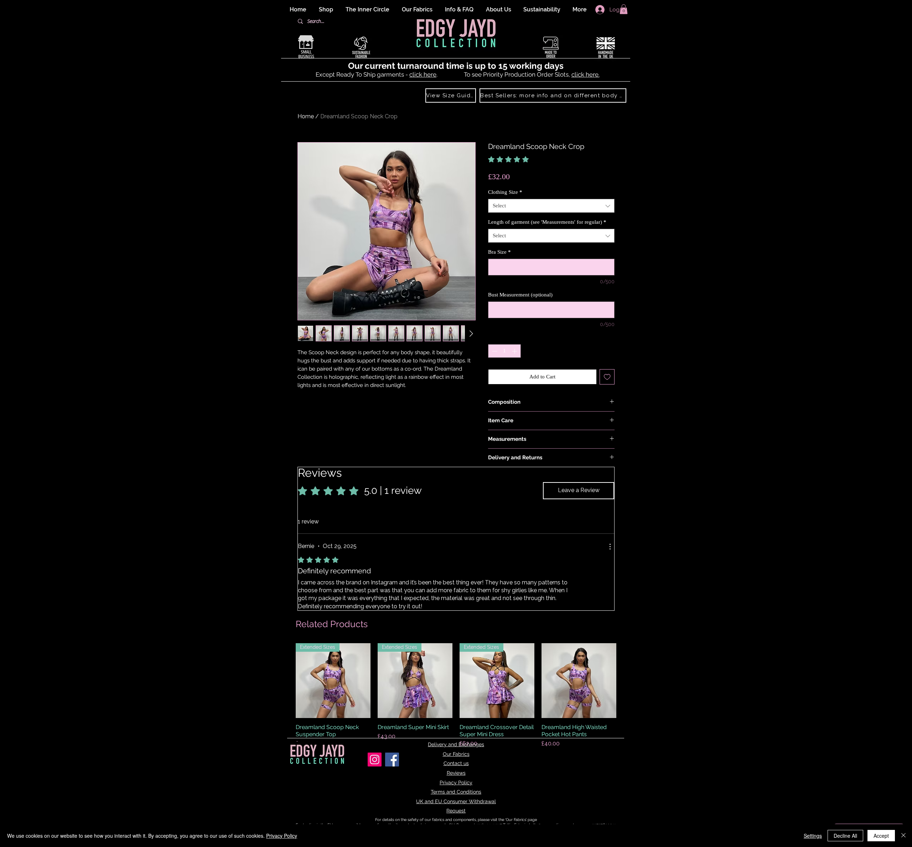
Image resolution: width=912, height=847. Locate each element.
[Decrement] (494, 351)
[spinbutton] (505, 351)
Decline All (845, 835)
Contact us (456, 763)
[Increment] (515, 351)
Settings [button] (813, 835)
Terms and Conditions (456, 792)
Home (305, 116)
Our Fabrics (456, 754)
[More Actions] (610, 546)
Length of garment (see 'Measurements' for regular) (547, 222)
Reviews (456, 773)
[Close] (903, 835)
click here (422, 74)
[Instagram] (375, 759)
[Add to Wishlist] (607, 376)
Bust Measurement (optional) (520, 295)
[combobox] (551, 206)
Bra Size (499, 252)
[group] (456, 695)
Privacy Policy (456, 782)
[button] (624, 9)
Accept (881, 835)
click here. (585, 74)
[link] (524, 159)
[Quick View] (579, 680)
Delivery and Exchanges (456, 744)
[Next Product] (626, 680)
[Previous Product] (285, 680)
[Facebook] (392, 759)
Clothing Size (505, 192)
